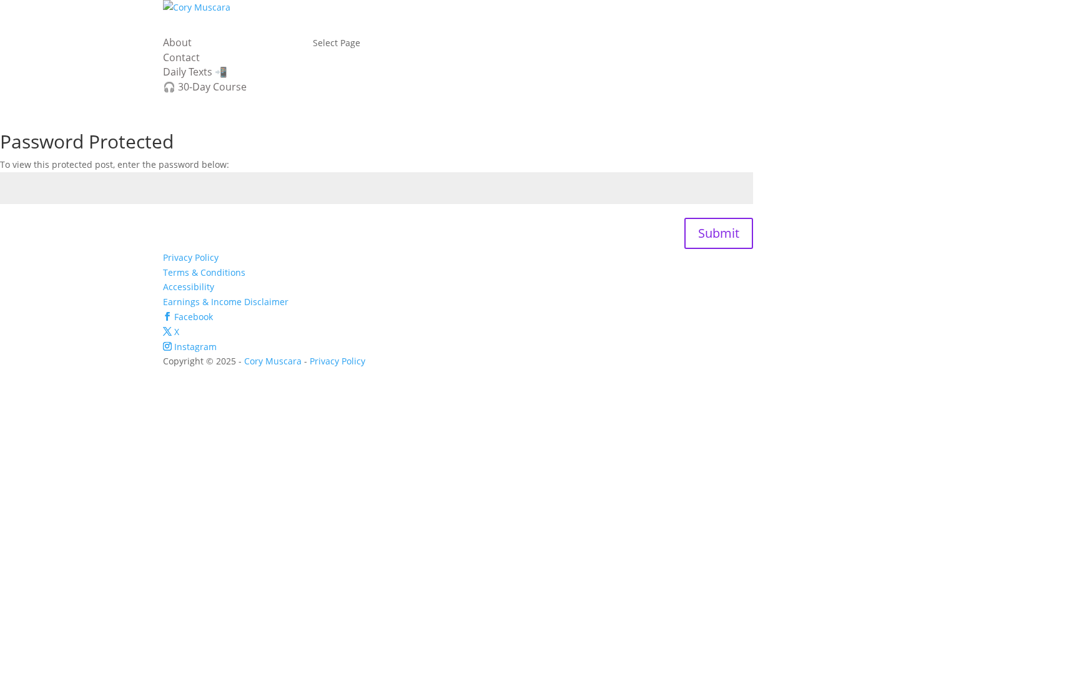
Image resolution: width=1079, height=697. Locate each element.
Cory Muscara (273, 361)
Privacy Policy (191, 257)
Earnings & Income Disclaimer (225, 302)
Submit (718, 233)
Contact (181, 57)
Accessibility (188, 287)
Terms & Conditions (204, 272)
